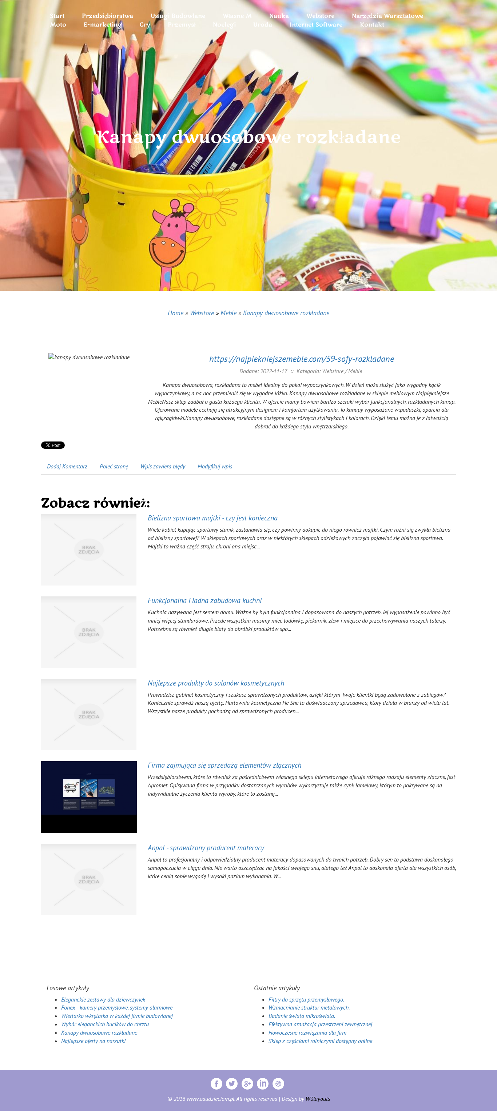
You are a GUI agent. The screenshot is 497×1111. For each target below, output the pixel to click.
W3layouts (318, 1098)
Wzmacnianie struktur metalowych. (309, 1007)
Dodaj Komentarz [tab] (67, 466)
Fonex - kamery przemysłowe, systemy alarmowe (116, 1007)
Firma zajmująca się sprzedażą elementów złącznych (225, 765)
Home (175, 313)
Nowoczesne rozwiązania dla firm (307, 1032)
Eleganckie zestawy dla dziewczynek (103, 999)
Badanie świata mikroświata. (302, 1015)
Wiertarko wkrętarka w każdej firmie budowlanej (117, 1015)
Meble (228, 313)
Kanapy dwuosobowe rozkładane (286, 313)
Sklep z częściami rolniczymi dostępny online (320, 1040)
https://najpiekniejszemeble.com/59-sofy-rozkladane (301, 358)
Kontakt (372, 25)
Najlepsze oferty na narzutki (93, 1040)
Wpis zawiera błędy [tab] (162, 466)
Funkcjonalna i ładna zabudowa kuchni (205, 600)
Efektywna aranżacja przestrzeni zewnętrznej (320, 1024)
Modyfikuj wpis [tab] (215, 466)
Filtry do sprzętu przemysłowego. (306, 999)
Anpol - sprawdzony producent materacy (206, 847)
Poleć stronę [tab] (114, 466)
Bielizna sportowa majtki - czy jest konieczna (213, 518)
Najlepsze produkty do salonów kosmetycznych (216, 683)
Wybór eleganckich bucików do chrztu (105, 1024)
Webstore (202, 313)
